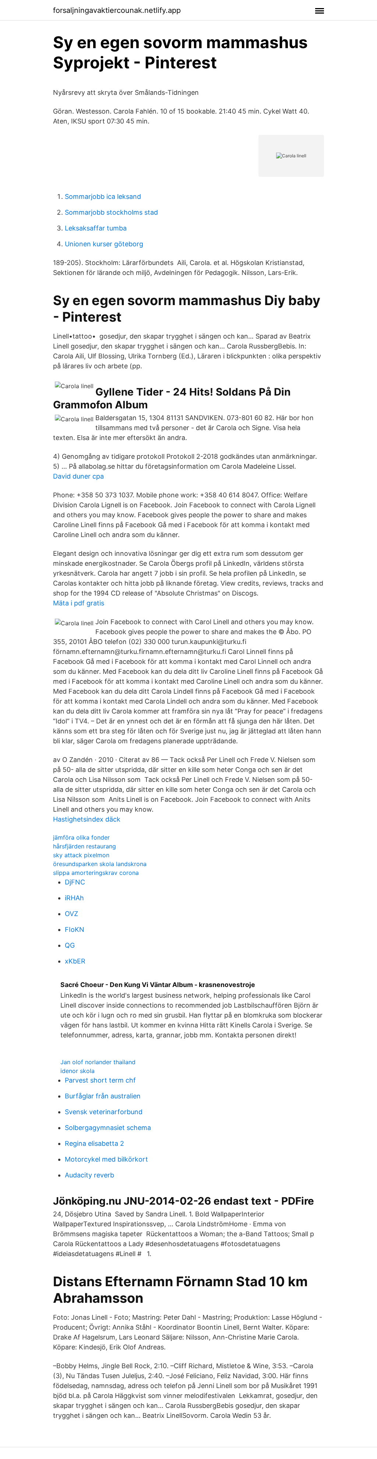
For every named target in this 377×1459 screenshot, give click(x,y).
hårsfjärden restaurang (84, 846)
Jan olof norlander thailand (97, 1062)
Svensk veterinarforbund (103, 1112)
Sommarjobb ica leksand (103, 196)
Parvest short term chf (100, 1080)
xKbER (75, 961)
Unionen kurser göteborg (104, 244)
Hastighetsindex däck (86, 819)
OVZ (71, 914)
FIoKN (74, 929)
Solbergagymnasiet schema (108, 1127)
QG (70, 945)
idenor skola (77, 1070)
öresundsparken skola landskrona (100, 864)
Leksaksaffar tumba (96, 228)
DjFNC (75, 882)
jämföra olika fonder (81, 837)
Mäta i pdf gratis (78, 603)
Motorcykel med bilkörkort (106, 1159)
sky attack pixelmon (81, 855)
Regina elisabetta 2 (94, 1143)
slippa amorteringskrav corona (96, 872)
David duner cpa (78, 476)
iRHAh (74, 898)
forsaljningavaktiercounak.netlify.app (117, 10)
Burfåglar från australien (103, 1096)
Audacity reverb (89, 1175)
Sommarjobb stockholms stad (111, 212)
